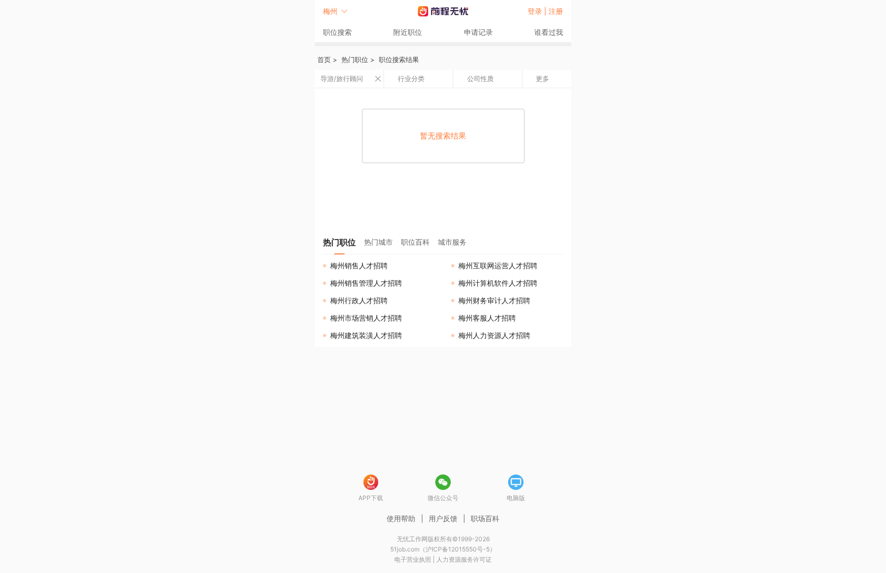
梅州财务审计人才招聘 (494, 300)
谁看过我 (548, 32)
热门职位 (354, 59)
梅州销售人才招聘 (359, 265)
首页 (324, 59)
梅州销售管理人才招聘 (366, 283)
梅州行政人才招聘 (359, 300)
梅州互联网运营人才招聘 (497, 265)
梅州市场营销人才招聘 (366, 317)
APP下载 (370, 498)
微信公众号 (443, 498)
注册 (556, 11)
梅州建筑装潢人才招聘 (366, 335)
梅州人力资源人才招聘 (494, 335)
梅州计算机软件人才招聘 (497, 283)
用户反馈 (443, 518)
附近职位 (407, 32)
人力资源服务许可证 (464, 559)
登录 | (538, 11)
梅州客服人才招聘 (487, 317)
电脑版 (516, 498)
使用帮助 (401, 518)
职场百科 (485, 518)
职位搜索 (337, 32)
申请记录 (478, 32)
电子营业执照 (412, 559)
